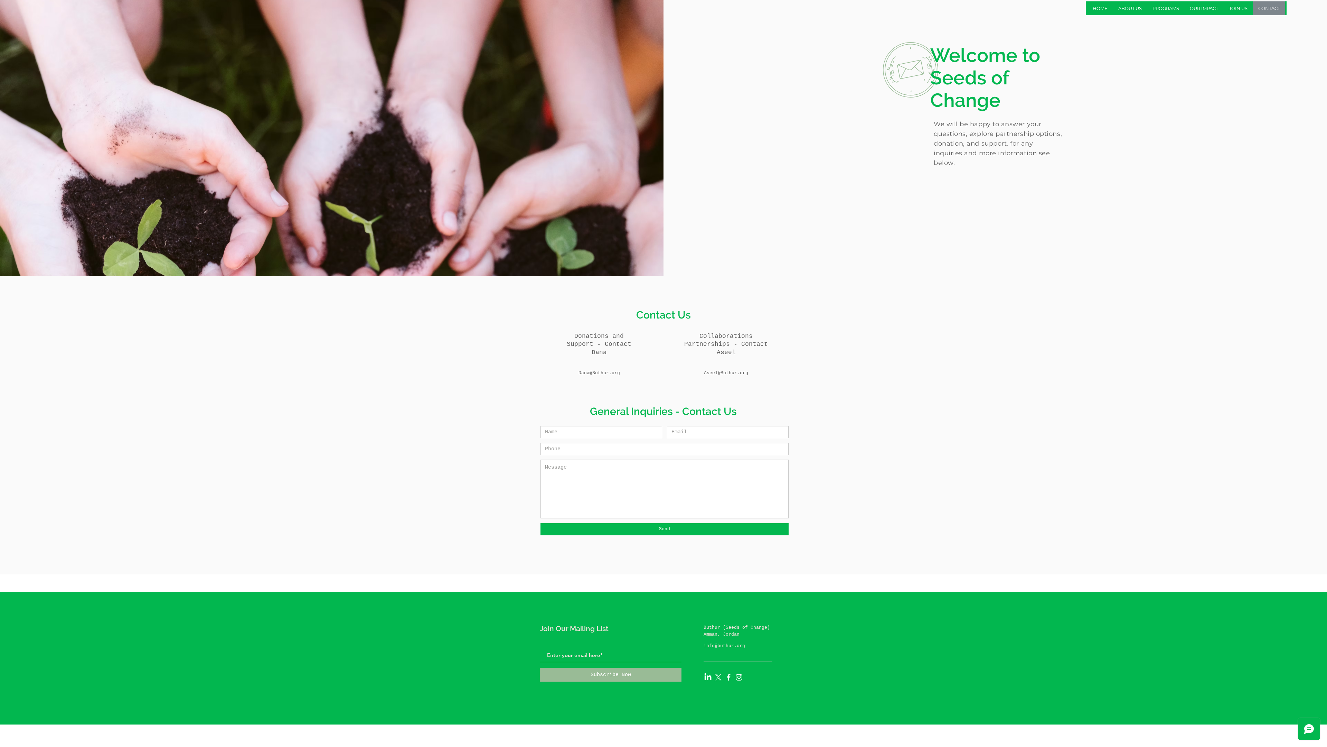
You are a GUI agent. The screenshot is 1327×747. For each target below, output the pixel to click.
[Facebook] (728, 677)
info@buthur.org (724, 645)
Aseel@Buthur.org (726, 373)
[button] (1130, 8)
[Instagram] (739, 677)
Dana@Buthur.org (599, 373)
